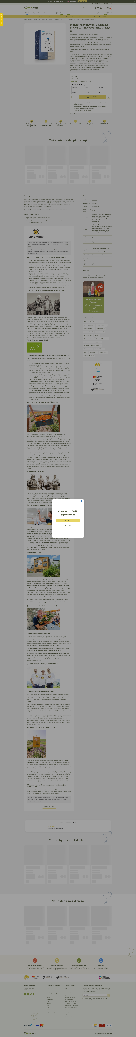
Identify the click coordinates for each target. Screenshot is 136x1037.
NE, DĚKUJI (68, 525)
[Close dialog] (82, 501)
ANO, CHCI (68, 520)
